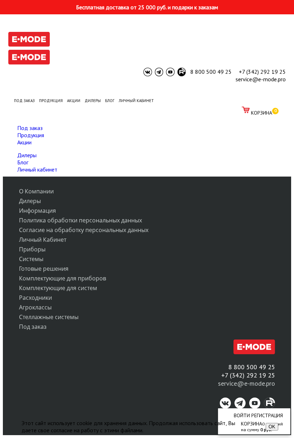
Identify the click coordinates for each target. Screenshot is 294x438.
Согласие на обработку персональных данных (83, 230)
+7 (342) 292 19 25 (262, 71)
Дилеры (27, 155)
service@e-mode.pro (261, 79)
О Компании (36, 191)
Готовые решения (43, 269)
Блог (22, 162)
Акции (24, 142)
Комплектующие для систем (58, 288)
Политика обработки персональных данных (80, 220)
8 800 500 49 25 (211, 71)
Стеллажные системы (49, 317)
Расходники (35, 298)
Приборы (32, 249)
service (227, 383)
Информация (37, 211)
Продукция (30, 135)
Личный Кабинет (42, 240)
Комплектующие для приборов (62, 278)
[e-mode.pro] (29, 44)
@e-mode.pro (256, 383)
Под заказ (30, 127)
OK (272, 426)
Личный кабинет (37, 169)
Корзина (261, 113)
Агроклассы (35, 307)
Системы (31, 259)
